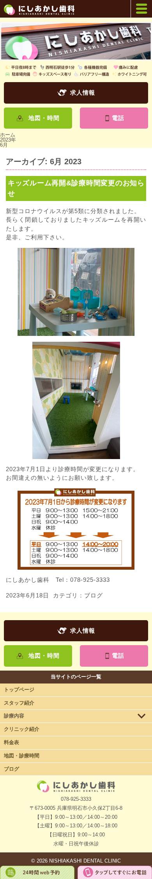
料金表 (11, 742)
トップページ (19, 689)
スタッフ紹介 (19, 703)
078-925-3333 (76, 799)
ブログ (93, 595)
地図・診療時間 (21, 756)
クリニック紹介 (21, 729)
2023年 (8, 140)
